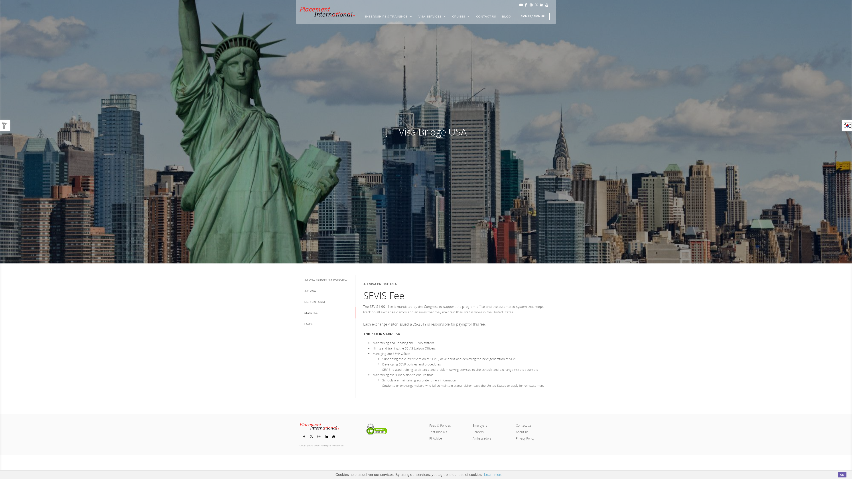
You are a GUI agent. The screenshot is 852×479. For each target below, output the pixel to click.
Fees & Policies (440, 425)
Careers (478, 432)
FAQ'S (308, 324)
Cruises (459, 16)
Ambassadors (482, 438)
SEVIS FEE (311, 312)
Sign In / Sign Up (533, 16)
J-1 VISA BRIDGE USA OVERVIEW (325, 280)
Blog (506, 16)
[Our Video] (520, 5)
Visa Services (430, 16)
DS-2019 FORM (314, 302)
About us (522, 432)
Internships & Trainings (386, 16)
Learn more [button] (493, 475)
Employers (480, 425)
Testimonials (438, 432)
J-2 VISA (310, 291)
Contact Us (486, 16)
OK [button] (842, 474)
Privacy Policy (525, 438)
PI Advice (435, 438)
